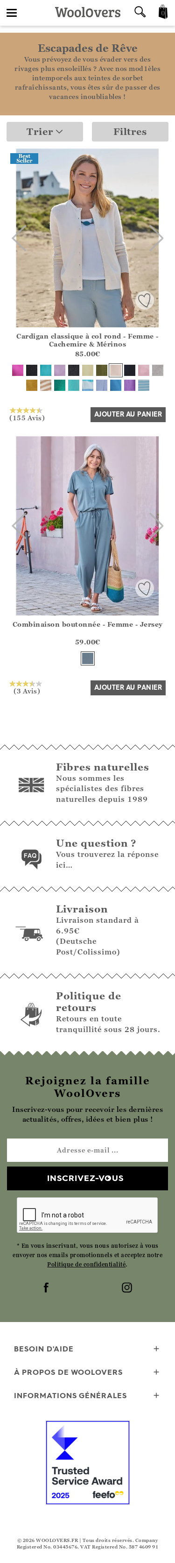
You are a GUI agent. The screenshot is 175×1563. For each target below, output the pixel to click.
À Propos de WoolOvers (68, 1372)
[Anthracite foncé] (73, 370)
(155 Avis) (27, 417)
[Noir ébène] (31, 370)
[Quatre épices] (31, 385)
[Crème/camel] (45, 385)
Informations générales (70, 1395)
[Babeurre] (87, 370)
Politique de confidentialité (86, 1264)
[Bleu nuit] (129, 370)
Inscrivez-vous (85, 1178)
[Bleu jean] (87, 658)
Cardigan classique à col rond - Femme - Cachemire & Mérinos (87, 340)
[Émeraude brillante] (59, 385)
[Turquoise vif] (73, 385)
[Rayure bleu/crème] (143, 385)
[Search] (140, 13)
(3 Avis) (27, 690)
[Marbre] (157, 370)
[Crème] (115, 370)
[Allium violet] (129, 385)
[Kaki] (101, 370)
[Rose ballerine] (143, 370)
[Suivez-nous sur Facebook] (47, 1288)
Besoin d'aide (44, 1349)
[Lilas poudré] (59, 370)
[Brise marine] (45, 370)
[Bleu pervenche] (101, 385)
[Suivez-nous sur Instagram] (128, 1288)
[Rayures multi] (87, 385)
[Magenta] (17, 370)
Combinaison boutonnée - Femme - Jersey (88, 624)
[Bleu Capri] (115, 385)
